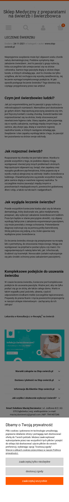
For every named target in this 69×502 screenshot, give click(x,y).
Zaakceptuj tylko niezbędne (34, 461)
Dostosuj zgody (34, 471)
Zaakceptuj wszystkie (34, 480)
